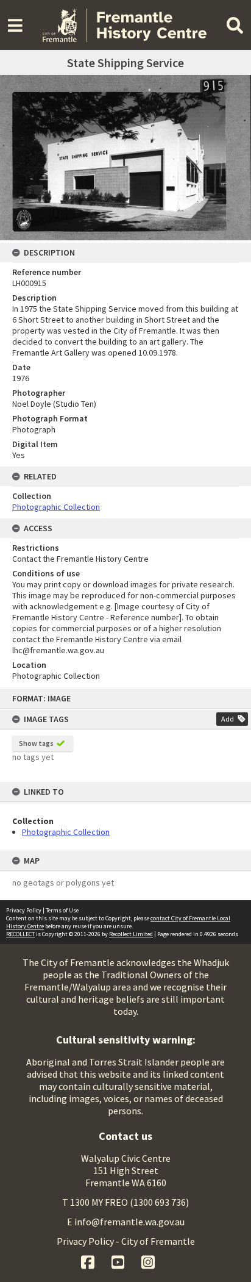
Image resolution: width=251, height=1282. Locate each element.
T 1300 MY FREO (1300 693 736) (125, 1202)
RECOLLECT (20, 934)
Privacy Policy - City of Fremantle (126, 1241)
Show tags (36, 743)
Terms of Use (62, 910)
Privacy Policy (23, 910)
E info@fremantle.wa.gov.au (126, 1222)
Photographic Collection (66, 831)
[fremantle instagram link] (148, 1261)
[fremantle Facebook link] (88, 1261)
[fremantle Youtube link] (119, 1261)
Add (227, 718)
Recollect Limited (131, 934)
